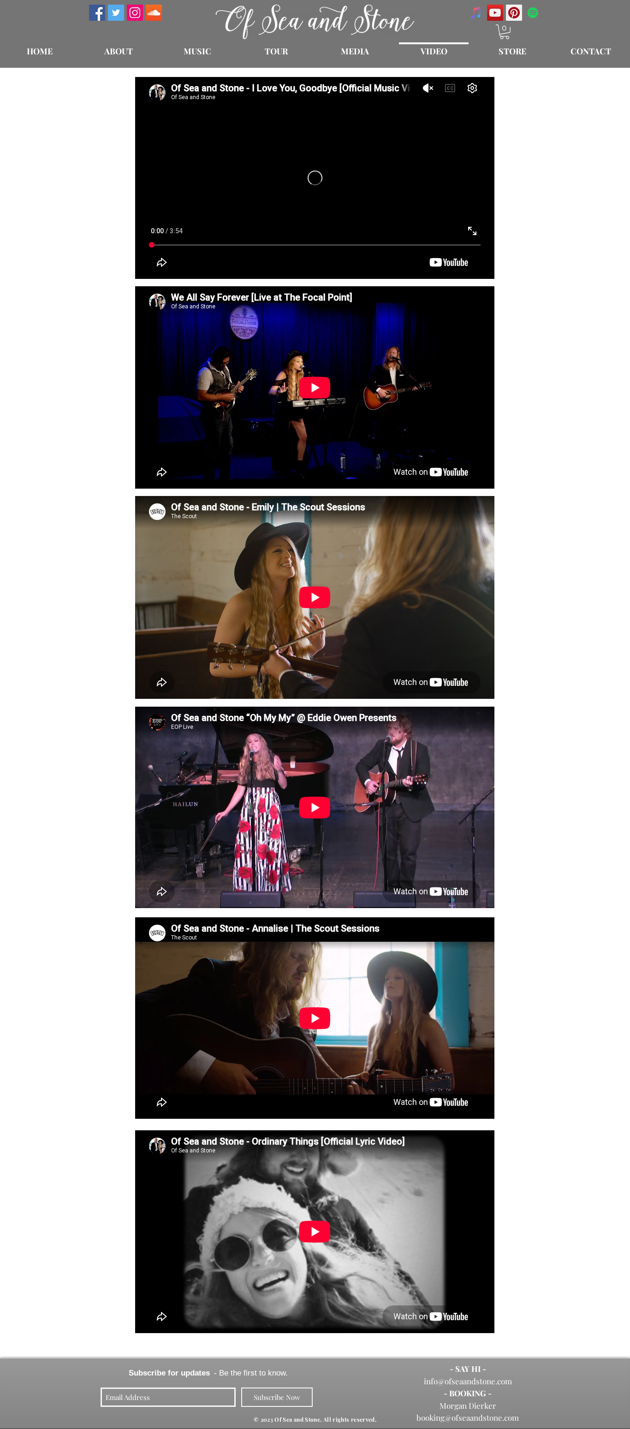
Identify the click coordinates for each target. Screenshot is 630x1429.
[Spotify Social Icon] (533, 13)
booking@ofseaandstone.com (467, 1417)
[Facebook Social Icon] (97, 13)
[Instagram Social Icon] (135, 13)
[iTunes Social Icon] (476, 13)
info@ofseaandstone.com (468, 1381)
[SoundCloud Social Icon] (154, 13)
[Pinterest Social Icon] (514, 13)
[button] (504, 31)
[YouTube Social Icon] (495, 13)
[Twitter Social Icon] (116, 13)
